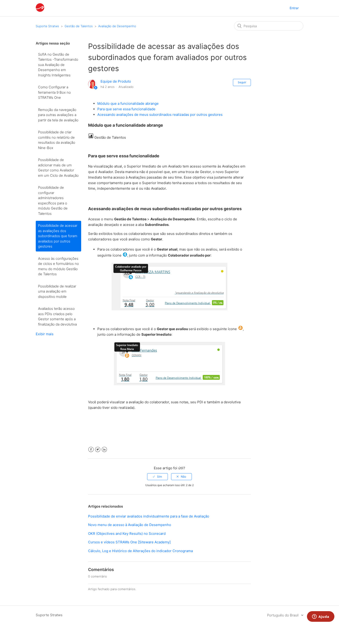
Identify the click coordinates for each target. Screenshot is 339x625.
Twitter (98, 449)
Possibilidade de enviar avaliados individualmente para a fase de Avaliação (148, 516)
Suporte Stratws (47, 26)
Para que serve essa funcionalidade (126, 109)
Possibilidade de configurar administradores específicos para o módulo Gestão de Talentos (53, 200)
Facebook (91, 449)
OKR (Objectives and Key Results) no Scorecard (127, 533)
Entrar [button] (294, 8)
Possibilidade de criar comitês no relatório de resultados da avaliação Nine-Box (56, 140)
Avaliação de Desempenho (117, 26)
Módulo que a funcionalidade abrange (128, 103)
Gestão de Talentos (79, 26)
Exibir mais (45, 334)
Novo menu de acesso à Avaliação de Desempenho (129, 525)
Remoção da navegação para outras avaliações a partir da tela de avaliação (58, 115)
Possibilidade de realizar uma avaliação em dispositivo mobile (57, 291)
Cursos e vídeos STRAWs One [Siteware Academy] (129, 542)
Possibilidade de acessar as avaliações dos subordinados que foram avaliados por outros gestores (57, 235)
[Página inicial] (40, 10)
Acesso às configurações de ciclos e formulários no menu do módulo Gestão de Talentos (58, 266)
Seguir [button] (242, 82)
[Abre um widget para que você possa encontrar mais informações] (320, 617)
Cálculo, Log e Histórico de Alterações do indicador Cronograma (140, 551)
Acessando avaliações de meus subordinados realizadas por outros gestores (160, 114)
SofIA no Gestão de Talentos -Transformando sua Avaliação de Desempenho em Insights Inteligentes (58, 64)
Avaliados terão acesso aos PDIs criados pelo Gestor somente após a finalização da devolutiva (57, 316)
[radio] (157, 476)
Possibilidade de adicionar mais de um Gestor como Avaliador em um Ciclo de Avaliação (58, 168)
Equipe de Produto (116, 81)
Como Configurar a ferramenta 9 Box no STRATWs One (54, 92)
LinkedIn (104, 449)
